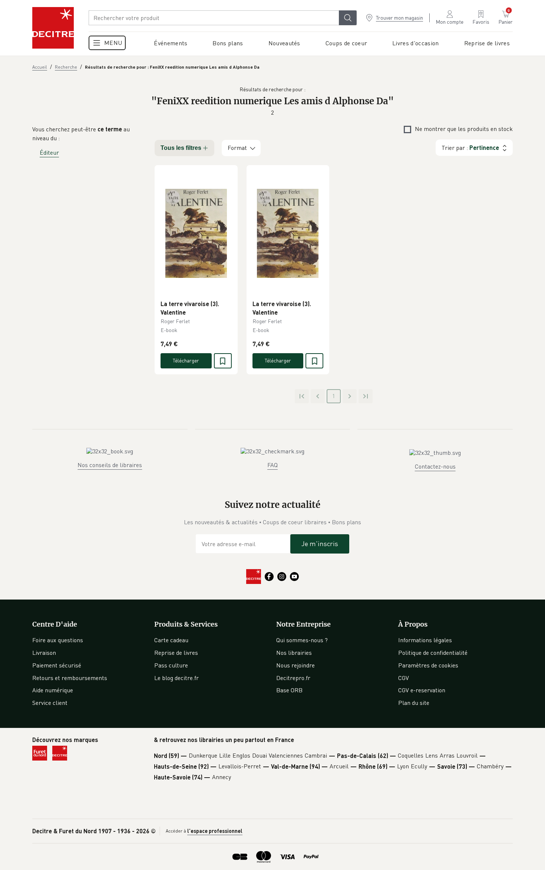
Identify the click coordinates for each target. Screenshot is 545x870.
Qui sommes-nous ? (302, 640)
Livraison (44, 652)
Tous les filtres (181, 148)
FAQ (272, 465)
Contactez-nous (435, 466)
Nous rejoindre (295, 665)
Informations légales (425, 640)
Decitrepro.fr (293, 678)
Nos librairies (294, 652)
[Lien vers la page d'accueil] (53, 28)
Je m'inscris (319, 543)
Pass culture (171, 665)
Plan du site (413, 702)
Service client (49, 702)
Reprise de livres (176, 652)
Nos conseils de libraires (109, 465)
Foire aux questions (57, 640)
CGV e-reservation (421, 690)
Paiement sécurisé (56, 665)
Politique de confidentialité (433, 652)
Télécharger (186, 360)
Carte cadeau (171, 640)
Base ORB (289, 690)
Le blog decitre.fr (176, 678)
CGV (403, 678)
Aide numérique (52, 690)
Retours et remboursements (69, 678)
